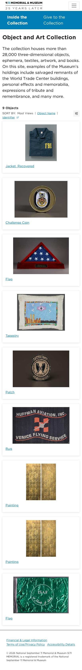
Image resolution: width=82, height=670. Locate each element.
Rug (9, 449)
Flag (9, 279)
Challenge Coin (17, 223)
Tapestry (12, 336)
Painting (12, 505)
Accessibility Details (61, 644)
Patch (10, 392)
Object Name (46, 113)
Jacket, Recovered (20, 166)
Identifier (8, 117)
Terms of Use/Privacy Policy (25, 644)
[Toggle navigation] (74, 6)
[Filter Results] (76, 113)
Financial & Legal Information (26, 640)
